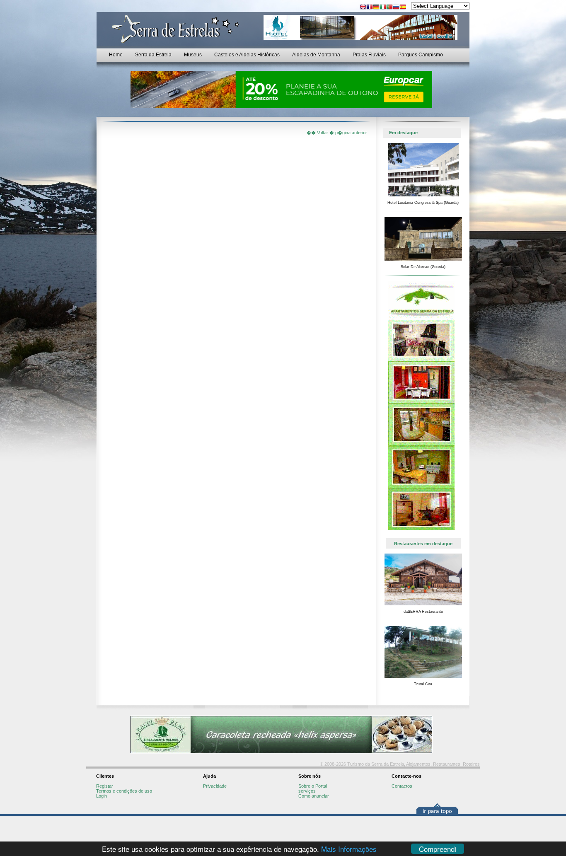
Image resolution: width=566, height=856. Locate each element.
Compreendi (437, 849)
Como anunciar (313, 795)
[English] (363, 8)
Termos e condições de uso (124, 790)
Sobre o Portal (312, 785)
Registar (104, 785)
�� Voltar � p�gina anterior (337, 132)
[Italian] (383, 8)
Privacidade (215, 785)
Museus (193, 55)
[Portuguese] (389, 8)
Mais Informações (349, 849)
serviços (307, 790)
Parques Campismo (420, 55)
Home (116, 55)
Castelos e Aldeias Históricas (247, 55)
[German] (376, 8)
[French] (369, 8)
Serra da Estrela (153, 55)
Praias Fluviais (369, 55)
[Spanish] (402, 8)
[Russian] (396, 8)
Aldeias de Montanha (316, 55)
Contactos (402, 785)
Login (101, 795)
